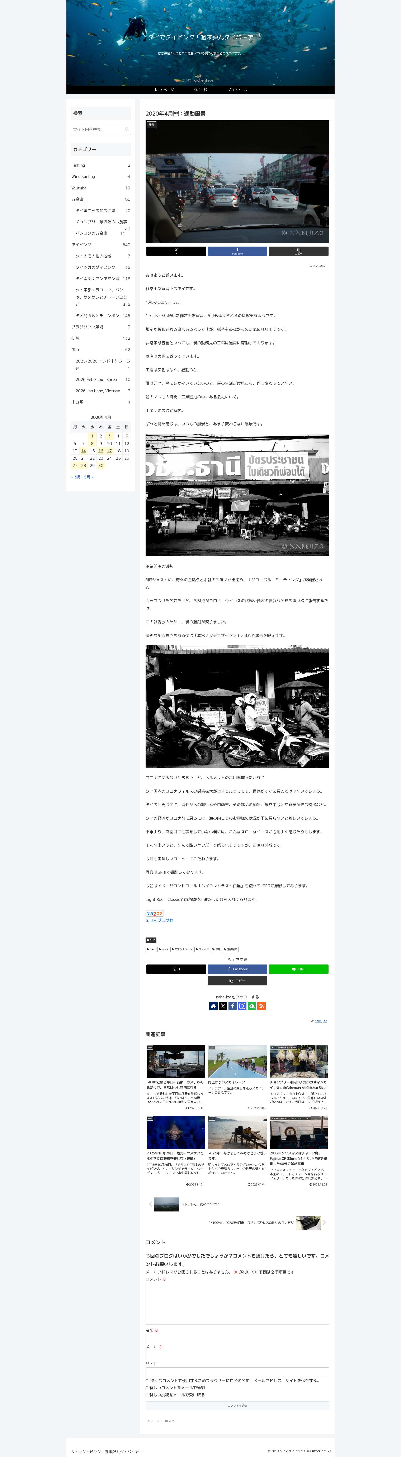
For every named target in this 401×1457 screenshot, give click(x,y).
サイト (151, 1364)
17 (109, 451)
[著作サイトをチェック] (213, 1006)
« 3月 (76, 477)
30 (100, 465)
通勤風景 (232, 949)
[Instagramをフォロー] (242, 1006)
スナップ (204, 949)
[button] (299, 251)
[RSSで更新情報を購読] (261, 1006)
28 (83, 465)
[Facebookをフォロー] (232, 1006)
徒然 (152, 940)
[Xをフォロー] (223, 1006)
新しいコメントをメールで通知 (177, 1387)
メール (154, 1347)
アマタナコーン (183, 949)
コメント (156, 1279)
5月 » (89, 477)
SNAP (165, 949)
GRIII (152, 949)
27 (74, 465)
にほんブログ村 (159, 920)
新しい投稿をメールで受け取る (177, 1395)
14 (83, 451)
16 (100, 451)
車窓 (218, 949)
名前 (152, 1330)
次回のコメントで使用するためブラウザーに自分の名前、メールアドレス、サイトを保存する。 (235, 1380)
